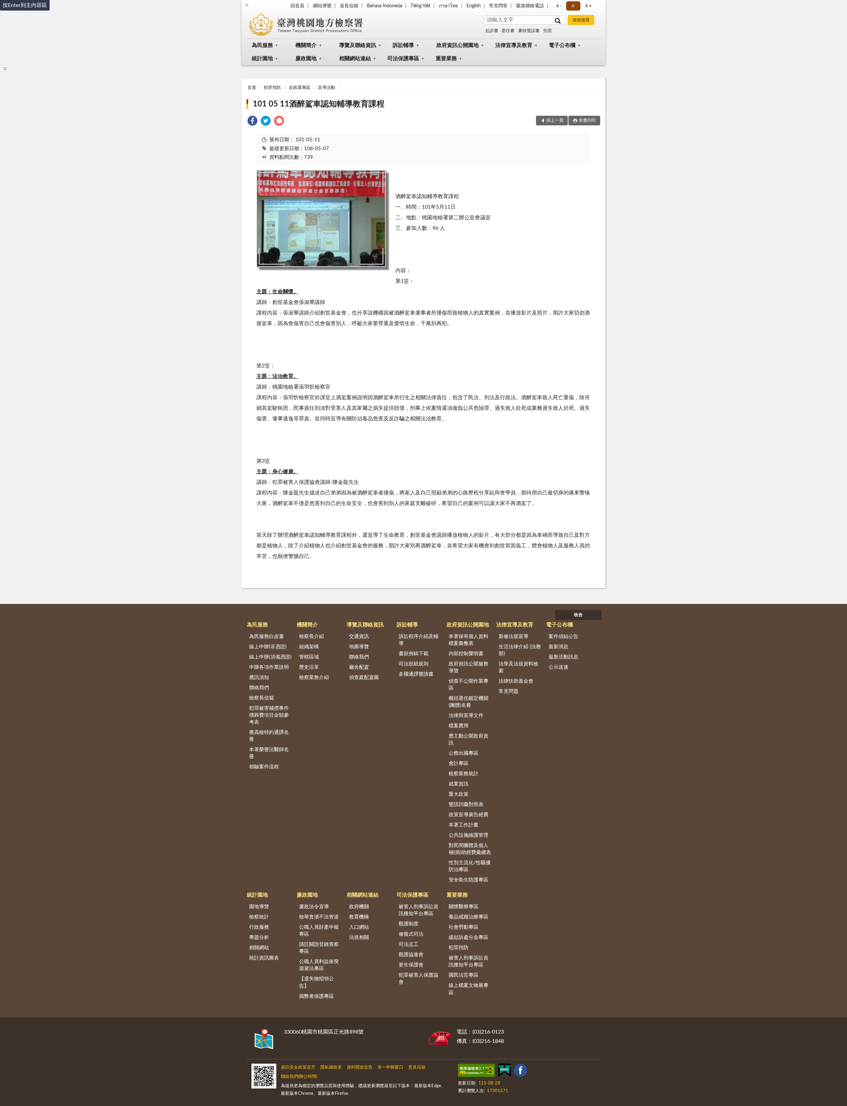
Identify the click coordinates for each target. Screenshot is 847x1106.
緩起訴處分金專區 (468, 937)
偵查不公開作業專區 (468, 685)
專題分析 (259, 937)
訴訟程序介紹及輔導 (418, 640)
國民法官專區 (463, 975)
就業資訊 (458, 784)
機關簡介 (306, 45)
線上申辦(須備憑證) (270, 657)
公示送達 (558, 667)
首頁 (251, 88)
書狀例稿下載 (413, 653)
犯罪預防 (272, 88)
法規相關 (359, 937)
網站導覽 (322, 6)
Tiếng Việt (420, 6)
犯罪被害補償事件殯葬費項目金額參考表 (269, 715)
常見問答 (498, 6)
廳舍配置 (359, 667)
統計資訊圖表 (264, 958)
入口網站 (359, 927)
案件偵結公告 (563, 636)
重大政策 (458, 794)
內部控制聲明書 (466, 653)
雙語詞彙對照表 (466, 804)
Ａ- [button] (558, 6)
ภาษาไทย (448, 6)
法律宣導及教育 (513, 45)
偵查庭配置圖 (364, 677)
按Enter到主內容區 (25, 5)
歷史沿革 (309, 667)
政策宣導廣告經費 (468, 814)
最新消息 (558, 646)
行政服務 (259, 927)
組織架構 (309, 646)
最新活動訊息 (563, 657)
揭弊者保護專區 (316, 996)
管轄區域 (309, 657)
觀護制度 (409, 923)
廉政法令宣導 (314, 906)
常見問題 (508, 691)
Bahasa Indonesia (384, 6)
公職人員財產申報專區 (319, 931)
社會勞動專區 (463, 927)
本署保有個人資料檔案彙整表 (468, 640)
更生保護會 (411, 964)
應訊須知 (259, 677)
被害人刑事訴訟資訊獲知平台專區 (418, 910)
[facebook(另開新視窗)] (520, 1072)
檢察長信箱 (261, 698)
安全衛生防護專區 (468, 879)
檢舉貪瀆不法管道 (319, 917)
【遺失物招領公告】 (316, 982)
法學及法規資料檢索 (518, 667)
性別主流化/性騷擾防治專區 (470, 866)
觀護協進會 (411, 954)
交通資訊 (359, 636)
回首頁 (297, 6)
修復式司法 (411, 934)
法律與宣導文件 (466, 715)
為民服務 (262, 45)
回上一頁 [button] (554, 120)
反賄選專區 (299, 88)
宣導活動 (326, 88)
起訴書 (491, 31)
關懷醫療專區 (463, 906)
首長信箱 (349, 6)
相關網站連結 (355, 58)
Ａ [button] (573, 6)
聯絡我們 (259, 687)
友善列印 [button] (587, 120)
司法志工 (409, 944)
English (474, 6)
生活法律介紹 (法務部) (520, 650)
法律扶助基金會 (516, 681)
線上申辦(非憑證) (268, 646)
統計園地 (262, 58)
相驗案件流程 (264, 766)
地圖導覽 (359, 646)
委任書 (508, 31)
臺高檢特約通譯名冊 (269, 736)
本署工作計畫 (463, 825)
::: (246, 5)
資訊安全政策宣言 (298, 1067)
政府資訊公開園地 (457, 45)
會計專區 (458, 763)
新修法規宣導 (513, 636)
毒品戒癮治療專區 (468, 917)
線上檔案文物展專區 (468, 989)
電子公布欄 (562, 45)
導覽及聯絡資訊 (357, 45)
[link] (252, 122)
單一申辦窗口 (390, 1067)
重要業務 (446, 58)
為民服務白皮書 (266, 636)
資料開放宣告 (360, 1067)
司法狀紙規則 (413, 663)
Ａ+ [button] (588, 6)
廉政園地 (306, 58)
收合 (578, 615)
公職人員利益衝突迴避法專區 (319, 965)
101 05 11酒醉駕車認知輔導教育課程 (318, 104)
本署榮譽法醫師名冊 (269, 753)
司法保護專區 (403, 58)
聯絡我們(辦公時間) (299, 1077)
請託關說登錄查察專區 (319, 948)
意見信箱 (416, 1067)
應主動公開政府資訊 (468, 739)
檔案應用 (458, 725)
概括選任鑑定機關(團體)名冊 (468, 702)
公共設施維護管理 (468, 835)
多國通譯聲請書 (416, 674)
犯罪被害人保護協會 (418, 979)
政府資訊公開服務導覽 (468, 667)
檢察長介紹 (311, 636)
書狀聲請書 (529, 31)
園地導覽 (259, 906)
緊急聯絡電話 (530, 6)
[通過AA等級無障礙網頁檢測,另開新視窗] (476, 1072)
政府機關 (359, 906)
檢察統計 (259, 917)
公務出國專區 (463, 753)
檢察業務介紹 (314, 677)
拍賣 (547, 31)
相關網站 (259, 947)
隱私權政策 (331, 1067)
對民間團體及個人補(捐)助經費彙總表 (470, 849)
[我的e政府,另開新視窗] (504, 1072)
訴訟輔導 (403, 45)
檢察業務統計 (463, 773)
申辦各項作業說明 (269, 667)
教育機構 (359, 917)
